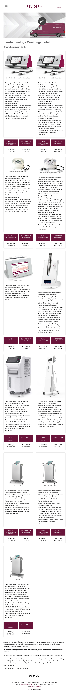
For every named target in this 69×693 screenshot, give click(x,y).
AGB (22, 682)
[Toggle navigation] (6, 6)
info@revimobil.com (36, 686)
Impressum (15, 682)
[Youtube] (38, 677)
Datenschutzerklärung (33, 682)
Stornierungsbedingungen (49, 682)
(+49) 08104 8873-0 (26, 684)
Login (59, 7)
